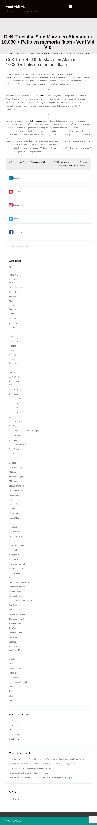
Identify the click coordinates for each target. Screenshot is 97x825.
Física (11, 664)
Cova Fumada (15, 449)
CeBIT (53, 74)
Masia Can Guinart (17, 564)
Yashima (12, 642)
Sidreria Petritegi (16, 610)
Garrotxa (12, 328)
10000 (48, 74)
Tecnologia (13, 647)
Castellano (19, 53)
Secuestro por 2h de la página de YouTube (28, 162)
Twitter (16, 218)
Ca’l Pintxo (13, 394)
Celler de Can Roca (17, 445)
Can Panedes (15, 422)
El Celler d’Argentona (18, 477)
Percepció (13, 687)
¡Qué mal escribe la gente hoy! (38, 768)
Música (12, 279)
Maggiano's (14, 555)
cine (57, 74)
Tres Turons (14, 628)
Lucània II (13, 550)
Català (12, 368)
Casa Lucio (14, 440)
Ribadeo (12, 346)
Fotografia (13, 275)
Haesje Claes (14, 504)
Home (10, 53)
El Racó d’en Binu (16, 486)
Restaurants (14, 381)
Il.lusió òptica (14, 721)
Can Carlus (14, 403)
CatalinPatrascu (15, 768)
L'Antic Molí (14, 518)
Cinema (12, 270)
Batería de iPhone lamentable (35, 773)
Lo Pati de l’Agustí (16, 545)
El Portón (13, 481)
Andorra (12, 309)
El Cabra (12, 472)
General (12, 355)
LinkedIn (16, 178)
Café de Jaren (15, 399)
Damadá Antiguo (16, 458)
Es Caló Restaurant (17, 490)
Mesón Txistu (14, 573)
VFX (11, 696)
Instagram (17, 205)
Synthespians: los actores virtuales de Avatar (65, 759)
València (12, 350)
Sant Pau (13, 605)
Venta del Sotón (15, 633)
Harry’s (12, 509)
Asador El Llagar (16, 385)
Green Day (13, 292)
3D (10, 654)
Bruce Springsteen (17, 287)
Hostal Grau (14, 513)
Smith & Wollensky (17, 614)
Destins (12, 306)
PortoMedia (37, 121)
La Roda (12, 541)
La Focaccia (14, 532)
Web (11, 700)
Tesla (11, 691)
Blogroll (12, 301)
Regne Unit (14, 341)
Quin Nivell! (14, 377)
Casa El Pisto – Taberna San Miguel (24, 431)
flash (61, 74)
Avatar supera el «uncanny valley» (61, 764)
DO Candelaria (15, 468)
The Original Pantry (17, 619)
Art (10, 267)
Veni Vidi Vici (16, 7)
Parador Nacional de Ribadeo (21, 582)
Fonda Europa (15, 495)
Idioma (12, 360)
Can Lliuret (13, 412)
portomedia (68, 74)
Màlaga (12, 332)
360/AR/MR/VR (15, 650)
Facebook (17, 232)
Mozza (12, 578)
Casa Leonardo (15, 435)
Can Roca (13, 426)
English (12, 372)
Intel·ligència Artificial (18, 682)
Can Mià (12, 417)
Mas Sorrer (13, 559)
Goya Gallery (14, 500)
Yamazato (13, 637)
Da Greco (13, 454)
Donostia (13, 323)
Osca (11, 337)
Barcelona (13, 314)
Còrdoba (12, 318)
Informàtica (13, 677)
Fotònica (12, 673)
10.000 (41, 96)
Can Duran (13, 408)
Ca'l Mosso (13, 389)
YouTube (17, 191)
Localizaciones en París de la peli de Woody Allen (54, 777)
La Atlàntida (14, 527)
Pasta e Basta (15, 591)
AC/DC (12, 283)
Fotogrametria (15, 668)
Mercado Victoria (16, 568)
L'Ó (10, 523)
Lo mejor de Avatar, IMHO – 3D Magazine (26, 759)
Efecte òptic (13, 730)
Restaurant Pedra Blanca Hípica (22, 601)
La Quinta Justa (15, 536)
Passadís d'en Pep (17, 587)
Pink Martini (14, 297)
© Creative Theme (13, 821)
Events (12, 659)
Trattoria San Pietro (17, 624)
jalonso (27, 74)
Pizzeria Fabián (15, 596)
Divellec (12, 463)
